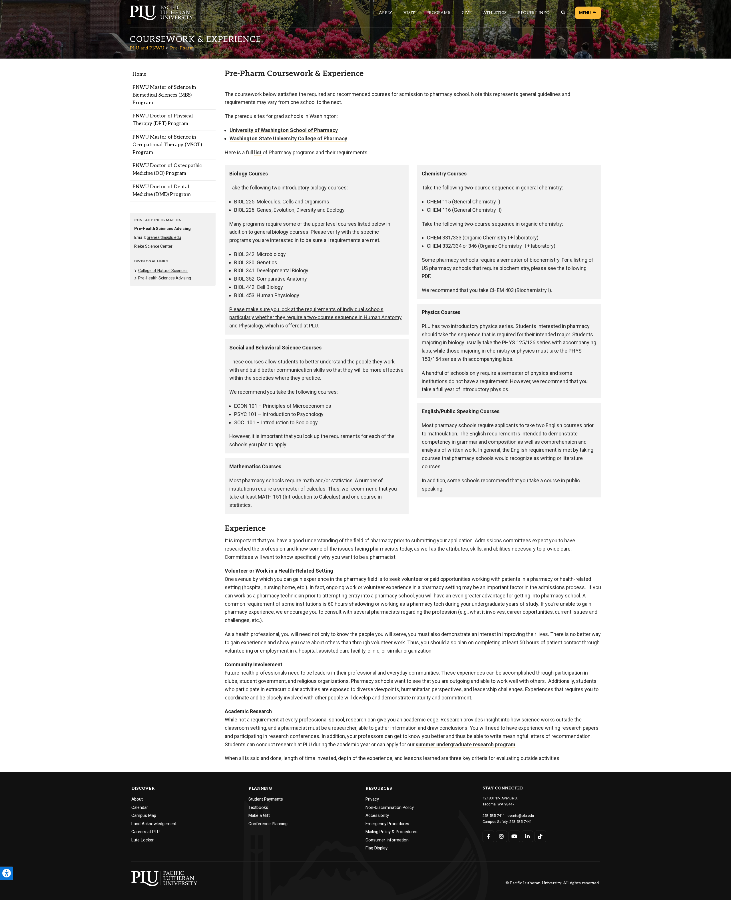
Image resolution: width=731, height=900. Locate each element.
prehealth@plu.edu (164, 237)
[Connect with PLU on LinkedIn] (527, 836)
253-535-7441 (520, 821)
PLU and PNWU (147, 48)
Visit (409, 12)
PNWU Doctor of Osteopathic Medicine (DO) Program (167, 169)
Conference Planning (268, 823)
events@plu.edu (520, 815)
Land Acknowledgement (153, 823)
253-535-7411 (494, 815)
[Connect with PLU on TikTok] (540, 836)
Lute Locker (142, 840)
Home (139, 74)
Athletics (495, 12)
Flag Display (376, 848)
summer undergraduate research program (465, 744)
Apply (385, 12)
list (258, 152)
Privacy (372, 799)
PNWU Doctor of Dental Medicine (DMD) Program (161, 190)
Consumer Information (387, 840)
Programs (438, 12)
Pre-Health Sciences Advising (164, 278)
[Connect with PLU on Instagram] (501, 836)
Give (467, 12)
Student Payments (265, 799)
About (137, 799)
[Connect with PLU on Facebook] (488, 836)
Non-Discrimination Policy (390, 807)
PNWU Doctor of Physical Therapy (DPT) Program (162, 120)
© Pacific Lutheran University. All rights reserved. (552, 883)
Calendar (139, 807)
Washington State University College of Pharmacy (288, 138)
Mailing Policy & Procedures (391, 831)
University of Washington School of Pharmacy (284, 130)
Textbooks (258, 807)
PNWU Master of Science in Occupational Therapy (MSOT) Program (167, 144)
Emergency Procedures (387, 823)
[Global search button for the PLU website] (563, 13)
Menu (585, 13)
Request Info (533, 12)
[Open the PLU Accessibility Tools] (6, 873)
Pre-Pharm (182, 48)
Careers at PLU (145, 831)
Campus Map (143, 815)
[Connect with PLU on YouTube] (514, 836)
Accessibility (377, 815)
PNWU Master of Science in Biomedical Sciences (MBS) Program (164, 95)
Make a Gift (259, 815)
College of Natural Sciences (163, 270)
